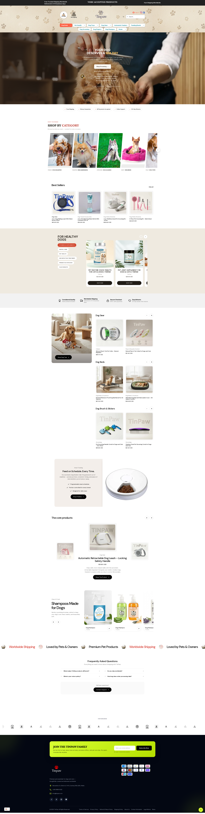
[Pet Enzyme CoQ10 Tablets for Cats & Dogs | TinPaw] (100, 254)
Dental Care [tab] (63, 249)
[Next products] (145, 236)
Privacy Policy (94, 809)
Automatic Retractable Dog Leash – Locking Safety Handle (102, 559)
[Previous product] (147, 518)
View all (151, 187)
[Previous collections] (53, 622)
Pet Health (78, 25)
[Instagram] (141, 12)
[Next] (158, 150)
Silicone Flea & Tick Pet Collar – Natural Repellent (107, 351)
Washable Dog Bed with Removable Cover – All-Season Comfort (139, 398)
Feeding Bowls (136, 25)
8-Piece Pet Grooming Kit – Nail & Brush (140, 219)
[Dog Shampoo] (98, 607)
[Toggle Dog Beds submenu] (70, 25)
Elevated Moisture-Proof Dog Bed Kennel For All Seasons (109, 398)
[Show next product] (140, 551)
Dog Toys (91, 25)
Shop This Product (101, 577)
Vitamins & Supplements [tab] (67, 245)
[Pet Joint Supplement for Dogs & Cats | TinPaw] (129, 254)
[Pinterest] (66, 799)
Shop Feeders (77, 497)
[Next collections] (58, 622)
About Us (127, 809)
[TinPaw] (101, 15)
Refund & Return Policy (106, 809)
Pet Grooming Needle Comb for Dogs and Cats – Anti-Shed (109, 445)
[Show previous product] (65, 551)
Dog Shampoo (110, 29)
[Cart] (123, 16)
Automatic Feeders (120, 25)
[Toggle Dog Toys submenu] (97, 25)
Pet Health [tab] (62, 253)
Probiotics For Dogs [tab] (65, 262)
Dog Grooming (84, 29)
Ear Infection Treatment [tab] (67, 258)
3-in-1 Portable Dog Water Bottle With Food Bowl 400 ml (88, 219)
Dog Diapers (97, 29)
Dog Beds (65, 25)
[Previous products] (141, 236)
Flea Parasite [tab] (63, 267)
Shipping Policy (118, 809)
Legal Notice (147, 809)
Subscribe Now (144, 748)
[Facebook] (144, 12)
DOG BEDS (128, 170)
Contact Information (136, 809)
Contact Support (101, 690)
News (153, 809)
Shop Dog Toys (62, 357)
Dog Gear (104, 25)
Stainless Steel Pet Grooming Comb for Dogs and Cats (138, 445)
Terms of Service (84, 809)
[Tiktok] (51, 799)
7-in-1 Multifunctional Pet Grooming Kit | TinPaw (115, 219)
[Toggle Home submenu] (125, 29)
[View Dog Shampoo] (109, 629)
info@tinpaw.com (57, 793)
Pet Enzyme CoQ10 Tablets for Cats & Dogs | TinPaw (99, 271)
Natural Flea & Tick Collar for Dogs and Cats (138, 351)
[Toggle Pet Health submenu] (84, 25)
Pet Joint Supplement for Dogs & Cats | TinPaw (129, 271)
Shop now (100, 283)
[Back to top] (201, 810)
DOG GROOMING (83, 170)
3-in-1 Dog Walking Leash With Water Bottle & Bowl (62, 219)
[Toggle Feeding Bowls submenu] (143, 25)
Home (121, 29)
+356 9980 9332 (57, 789)
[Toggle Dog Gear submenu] (110, 25)
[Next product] (151, 518)
